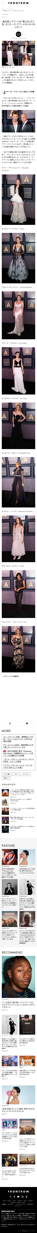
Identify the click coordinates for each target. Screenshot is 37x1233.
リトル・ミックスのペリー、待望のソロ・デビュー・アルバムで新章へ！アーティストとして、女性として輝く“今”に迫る (9, 935)
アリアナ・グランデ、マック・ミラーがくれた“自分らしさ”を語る (17, 766)
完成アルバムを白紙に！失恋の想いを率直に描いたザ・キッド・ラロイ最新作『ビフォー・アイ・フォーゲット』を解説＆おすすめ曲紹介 (27, 904)
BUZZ (24, 1202)
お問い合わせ (30, 1204)
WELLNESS (13, 1202)
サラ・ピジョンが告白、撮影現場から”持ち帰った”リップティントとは (18, 746)
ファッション (10, 9)
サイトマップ (18, 1206)
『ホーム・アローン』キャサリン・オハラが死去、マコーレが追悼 (18, 760)
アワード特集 (7, 774)
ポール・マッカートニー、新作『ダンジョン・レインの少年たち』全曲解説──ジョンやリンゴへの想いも (9, 903)
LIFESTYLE (19, 1202)
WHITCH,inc (24, 1231)
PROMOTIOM (5, 866)
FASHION (9, 1201)
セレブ (16, 774)
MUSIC (25, 1201)
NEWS (4, 1201)
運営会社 (4, 1204)
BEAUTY (14, 1201)
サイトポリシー (11, 1204)
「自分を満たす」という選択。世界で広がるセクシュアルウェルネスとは (27, 871)
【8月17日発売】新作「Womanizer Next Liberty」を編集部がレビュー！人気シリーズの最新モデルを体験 (18, 753)
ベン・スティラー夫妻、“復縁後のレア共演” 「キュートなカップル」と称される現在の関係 (18, 739)
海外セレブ (6, 778)
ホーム (3, 9)
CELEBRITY (30, 1201)
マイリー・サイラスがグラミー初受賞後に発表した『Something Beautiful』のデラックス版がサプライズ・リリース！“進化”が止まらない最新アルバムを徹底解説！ (27, 937)
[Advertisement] (18, 699)
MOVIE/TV (20, 1201)
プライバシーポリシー (21, 1204)
